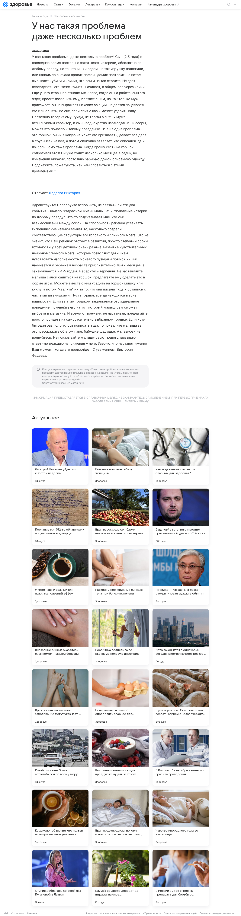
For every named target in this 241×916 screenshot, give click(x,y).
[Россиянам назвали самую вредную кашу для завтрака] (120, 757)
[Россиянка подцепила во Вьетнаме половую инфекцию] (120, 637)
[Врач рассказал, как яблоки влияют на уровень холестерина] (120, 517)
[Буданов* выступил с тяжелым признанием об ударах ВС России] (181, 517)
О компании (17, 913)
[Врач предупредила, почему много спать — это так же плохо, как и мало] (120, 818)
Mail (6, 913)
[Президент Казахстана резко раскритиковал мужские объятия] (181, 577)
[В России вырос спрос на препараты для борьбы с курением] (181, 878)
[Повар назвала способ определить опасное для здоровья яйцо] (120, 697)
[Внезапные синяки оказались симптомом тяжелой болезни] (60, 637)
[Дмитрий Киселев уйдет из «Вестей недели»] (60, 456)
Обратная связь (152, 913)
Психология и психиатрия (69, 15)
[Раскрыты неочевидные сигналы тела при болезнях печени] (120, 577)
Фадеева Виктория (64, 193)
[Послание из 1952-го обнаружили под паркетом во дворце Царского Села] (60, 517)
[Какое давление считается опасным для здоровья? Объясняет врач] (181, 456)
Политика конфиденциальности (217, 913)
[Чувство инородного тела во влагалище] (181, 818)
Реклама (32, 913)
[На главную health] (20, 4)
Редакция (91, 913)
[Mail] (5, 4)
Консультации (40, 15)
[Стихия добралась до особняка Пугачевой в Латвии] (60, 878)
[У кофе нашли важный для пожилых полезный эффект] (60, 577)
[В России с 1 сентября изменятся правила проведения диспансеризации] (181, 757)
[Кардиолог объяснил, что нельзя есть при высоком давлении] (60, 818)
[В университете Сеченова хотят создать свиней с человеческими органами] (181, 697)
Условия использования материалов (120, 913)
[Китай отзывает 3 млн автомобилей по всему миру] (60, 757)
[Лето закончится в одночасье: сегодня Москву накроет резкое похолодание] (181, 637)
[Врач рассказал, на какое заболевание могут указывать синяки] (60, 697)
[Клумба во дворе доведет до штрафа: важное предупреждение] (120, 878)
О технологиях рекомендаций (180, 913)
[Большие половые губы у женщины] (120, 456)
